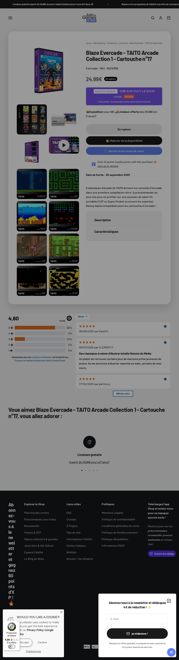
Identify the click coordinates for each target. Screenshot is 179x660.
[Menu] (18, 623)
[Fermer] (169, 601)
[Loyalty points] (171, 652)
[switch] (11, 647)
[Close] (61, 612)
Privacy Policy (35, 630)
